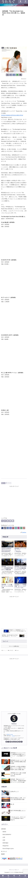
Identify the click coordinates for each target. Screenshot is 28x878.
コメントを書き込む (14, 646)
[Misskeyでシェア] (11, 477)
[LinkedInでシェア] (12, 480)
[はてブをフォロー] (8, 528)
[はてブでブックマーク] (14, 75)
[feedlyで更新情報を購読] (21, 528)
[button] (20, 75)
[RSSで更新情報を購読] (24, 528)
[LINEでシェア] (17, 75)
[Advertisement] (14, 31)
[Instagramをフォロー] (10, 528)
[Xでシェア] (7, 75)
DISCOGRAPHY (7, 834)
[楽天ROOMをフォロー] (18, 528)
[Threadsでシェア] (16, 477)
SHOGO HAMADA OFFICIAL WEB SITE (11, 115)
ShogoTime (5, 845)
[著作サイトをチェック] (2, 528)
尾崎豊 (3, 854)
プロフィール (10, 734)
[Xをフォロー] (5, 528)
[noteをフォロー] (16, 528)
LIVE (4, 837)
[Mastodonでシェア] (6, 477)
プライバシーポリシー (14, 869)
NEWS (4, 831)
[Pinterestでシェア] (24, 477)
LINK (4, 840)
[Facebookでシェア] (10, 75)
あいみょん (4, 851)
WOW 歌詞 (5, 843)
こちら (13, 735)
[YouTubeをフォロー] (13, 528)
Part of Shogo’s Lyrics (8, 848)
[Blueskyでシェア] (9, 477)
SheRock (14, 723)
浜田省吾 (3, 829)
